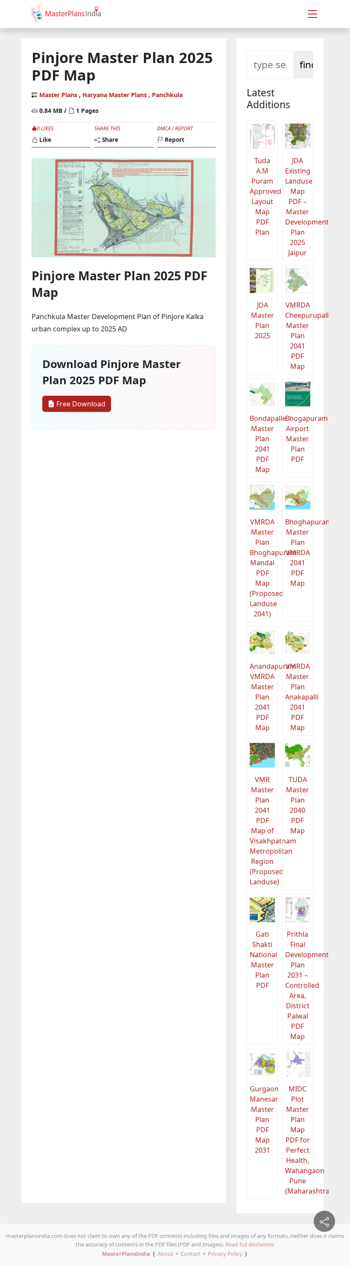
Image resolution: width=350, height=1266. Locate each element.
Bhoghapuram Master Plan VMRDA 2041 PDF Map (299, 552)
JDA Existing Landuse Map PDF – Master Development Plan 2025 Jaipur (299, 206)
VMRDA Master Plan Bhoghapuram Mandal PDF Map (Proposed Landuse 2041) (264, 568)
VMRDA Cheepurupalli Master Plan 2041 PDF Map (299, 335)
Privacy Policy (225, 1253)
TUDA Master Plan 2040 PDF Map (297, 805)
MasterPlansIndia (126, 1253)
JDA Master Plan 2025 (262, 320)
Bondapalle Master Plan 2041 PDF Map (264, 444)
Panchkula (167, 95)
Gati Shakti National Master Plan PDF (263, 959)
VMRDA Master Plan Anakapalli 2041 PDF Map (299, 697)
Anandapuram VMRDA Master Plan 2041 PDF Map (264, 697)
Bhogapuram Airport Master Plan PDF (299, 439)
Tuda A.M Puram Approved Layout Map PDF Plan (264, 196)
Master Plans (58, 95)
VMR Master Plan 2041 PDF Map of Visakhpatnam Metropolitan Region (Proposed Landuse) (264, 830)
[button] (312, 14)
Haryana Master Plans (114, 95)
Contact (191, 1253)
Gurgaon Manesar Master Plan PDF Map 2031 (264, 1119)
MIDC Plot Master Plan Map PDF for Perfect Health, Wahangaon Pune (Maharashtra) (299, 1140)
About (165, 1253)
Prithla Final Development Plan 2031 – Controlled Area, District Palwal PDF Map (299, 985)
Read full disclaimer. (249, 1244)
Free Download (80, 404)
